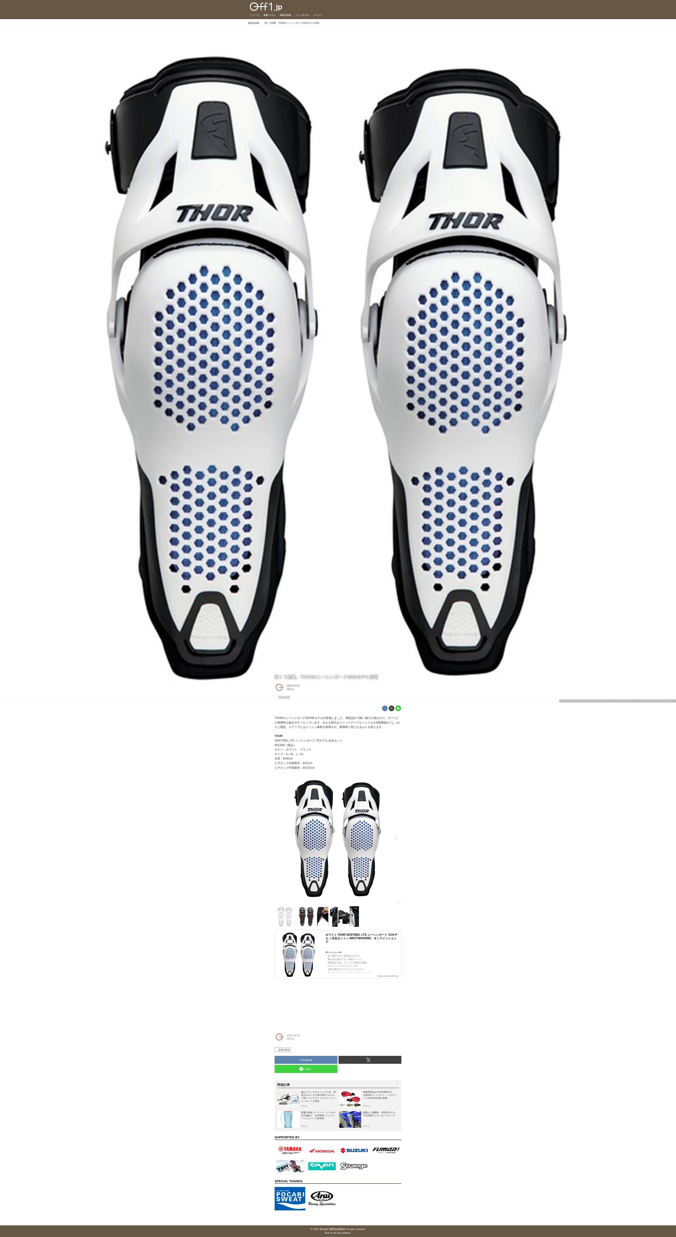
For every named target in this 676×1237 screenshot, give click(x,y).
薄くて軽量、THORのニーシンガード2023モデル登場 (326, 677)
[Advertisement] (301, 1003)
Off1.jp (290, 689)
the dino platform (341, 1233)
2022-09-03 (293, 685)
